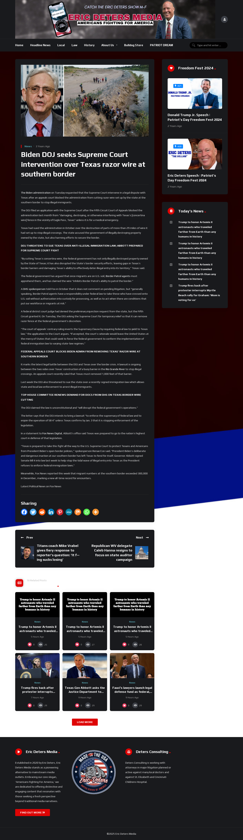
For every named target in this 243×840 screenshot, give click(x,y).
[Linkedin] (51, 512)
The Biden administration (36, 192)
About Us (107, 45)
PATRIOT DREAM (161, 45)
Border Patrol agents (118, 276)
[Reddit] (42, 512)
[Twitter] (33, 512)
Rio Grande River (115, 369)
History (89, 45)
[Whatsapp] (86, 512)
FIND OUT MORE (31, 812)
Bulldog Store (133, 45)
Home (19, 45)
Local (61, 45)
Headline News (40, 45)
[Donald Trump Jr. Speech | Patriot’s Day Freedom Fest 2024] (195, 93)
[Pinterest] (60, 512)
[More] (95, 512)
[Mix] (77, 512)
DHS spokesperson (34, 288)
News (28, 146)
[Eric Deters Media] (115, 19)
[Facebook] (24, 512)
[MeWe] (68, 512)
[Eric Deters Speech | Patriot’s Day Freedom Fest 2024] (195, 154)
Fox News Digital (52, 433)
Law (74, 45)
